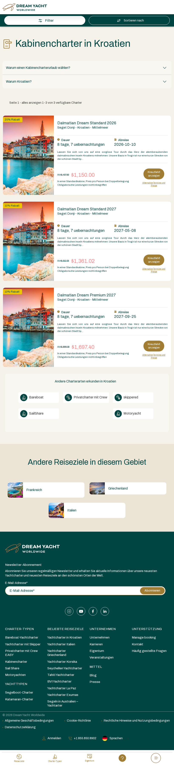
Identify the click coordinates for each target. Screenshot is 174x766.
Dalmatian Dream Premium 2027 (86, 295)
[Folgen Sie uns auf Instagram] (69, 611)
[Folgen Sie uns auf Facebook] (93, 611)
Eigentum (97, 651)
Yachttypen (16, 684)
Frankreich (34, 490)
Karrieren (96, 644)
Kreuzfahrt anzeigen (154, 174)
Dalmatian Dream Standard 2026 (86, 123)
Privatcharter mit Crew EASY (21, 653)
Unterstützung (147, 629)
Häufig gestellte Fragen (149, 651)
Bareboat (36, 397)
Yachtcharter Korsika (62, 661)
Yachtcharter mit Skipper (23, 644)
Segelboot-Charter (19, 692)
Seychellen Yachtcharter (64, 668)
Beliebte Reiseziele (65, 629)
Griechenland (118, 488)
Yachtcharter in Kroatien (64, 637)
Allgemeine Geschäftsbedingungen (29, 720)
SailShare (36, 413)
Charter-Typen (19, 629)
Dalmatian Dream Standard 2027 (86, 209)
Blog (93, 675)
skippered (130, 397)
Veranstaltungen (102, 657)
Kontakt (137, 644)
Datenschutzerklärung (20, 727)
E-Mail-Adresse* (16, 583)
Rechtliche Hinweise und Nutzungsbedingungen (137, 720)
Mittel (96, 666)
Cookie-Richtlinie (79, 720)
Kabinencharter (16, 661)
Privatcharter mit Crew (90, 397)
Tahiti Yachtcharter (60, 675)
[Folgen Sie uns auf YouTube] (81, 611)
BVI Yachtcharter (59, 681)
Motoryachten (15, 675)
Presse (95, 682)
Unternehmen (103, 629)
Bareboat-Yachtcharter (21, 637)
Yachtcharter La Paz (61, 688)
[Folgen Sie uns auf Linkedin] (105, 611)
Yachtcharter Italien (61, 644)
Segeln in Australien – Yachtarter (62, 703)
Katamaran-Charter (19, 699)
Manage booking (144, 637)
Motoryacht (132, 413)
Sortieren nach (134, 20)
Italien (71, 510)
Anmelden (54, 738)
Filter (49, 20)
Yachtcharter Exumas (62, 695)
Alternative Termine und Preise (153, 184)
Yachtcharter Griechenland (56, 653)
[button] (87, 68)
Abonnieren (152, 590)
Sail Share (12, 668)
